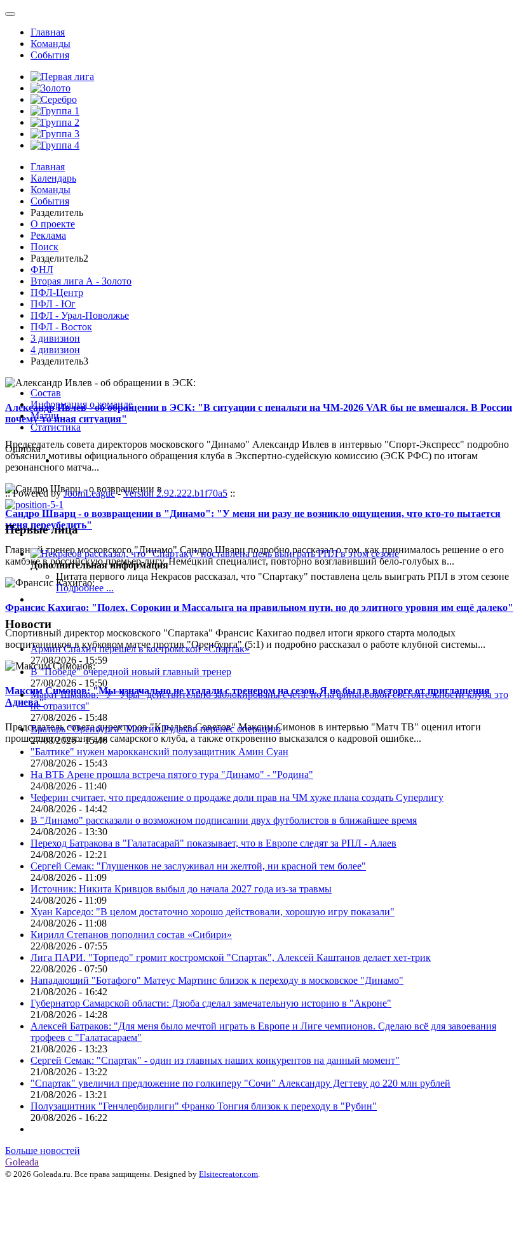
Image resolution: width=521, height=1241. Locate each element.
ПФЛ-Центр (56, 292)
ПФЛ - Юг (53, 304)
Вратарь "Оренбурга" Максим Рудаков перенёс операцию (155, 728)
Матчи (44, 415)
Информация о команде (81, 404)
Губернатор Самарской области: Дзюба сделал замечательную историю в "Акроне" (210, 1003)
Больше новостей (42, 1150)
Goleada (22, 1162)
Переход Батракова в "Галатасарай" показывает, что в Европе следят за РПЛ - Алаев (213, 843)
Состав (45, 392)
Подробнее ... (85, 587)
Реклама (48, 235)
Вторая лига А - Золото (81, 281)
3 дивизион (55, 338)
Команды (50, 43)
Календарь (53, 178)
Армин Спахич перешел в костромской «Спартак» (140, 648)
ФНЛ (41, 269)
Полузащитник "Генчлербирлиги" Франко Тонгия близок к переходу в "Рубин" (203, 1106)
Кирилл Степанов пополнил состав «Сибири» (131, 934)
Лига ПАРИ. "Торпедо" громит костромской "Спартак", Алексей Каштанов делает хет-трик (230, 957)
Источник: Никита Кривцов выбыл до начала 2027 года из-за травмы (181, 888)
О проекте (52, 223)
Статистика (55, 427)
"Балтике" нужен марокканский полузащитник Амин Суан (159, 751)
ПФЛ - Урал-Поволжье (79, 315)
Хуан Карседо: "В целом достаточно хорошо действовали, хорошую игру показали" (212, 911)
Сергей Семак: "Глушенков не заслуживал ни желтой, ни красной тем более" (198, 866)
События (49, 55)
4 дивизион (55, 349)
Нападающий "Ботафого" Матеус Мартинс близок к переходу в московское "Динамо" (216, 980)
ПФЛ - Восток (61, 326)
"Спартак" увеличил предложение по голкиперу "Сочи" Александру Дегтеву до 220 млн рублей (240, 1083)
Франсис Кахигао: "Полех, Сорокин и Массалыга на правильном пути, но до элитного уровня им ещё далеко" (259, 607)
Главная (47, 32)
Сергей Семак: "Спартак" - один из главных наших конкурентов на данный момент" (215, 1060)
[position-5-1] (34, 504)
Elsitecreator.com (228, 1174)
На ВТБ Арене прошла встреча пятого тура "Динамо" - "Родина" (171, 774)
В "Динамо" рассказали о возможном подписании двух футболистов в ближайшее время (223, 820)
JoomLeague (89, 493)
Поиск (44, 246)
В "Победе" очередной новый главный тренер (130, 671)
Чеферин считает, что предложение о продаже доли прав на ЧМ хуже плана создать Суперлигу (236, 797)
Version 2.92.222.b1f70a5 (175, 493)
